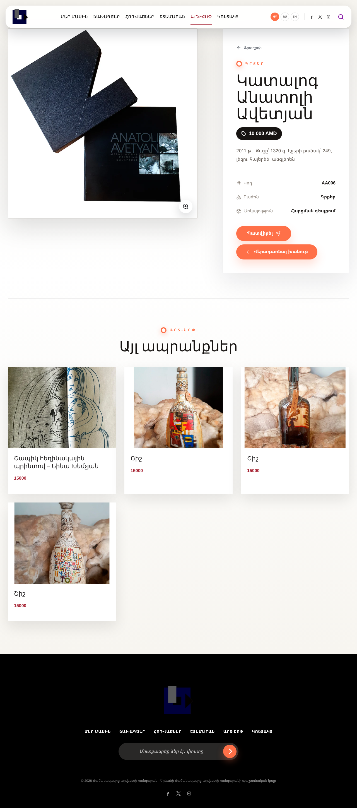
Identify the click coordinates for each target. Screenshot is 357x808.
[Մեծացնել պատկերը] (185, 206)
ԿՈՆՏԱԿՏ (262, 731)
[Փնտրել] (340, 16)
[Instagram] (328, 16)
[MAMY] (21, 17)
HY (275, 16)
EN (295, 16)
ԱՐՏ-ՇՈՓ (233, 731)
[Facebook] (311, 16)
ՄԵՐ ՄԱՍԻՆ (98, 731)
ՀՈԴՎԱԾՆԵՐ (168, 731)
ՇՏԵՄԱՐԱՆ (202, 731)
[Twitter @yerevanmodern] (320, 16)
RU (285, 16)
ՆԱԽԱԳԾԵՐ (132, 731)
